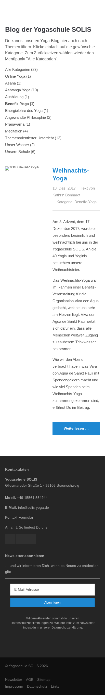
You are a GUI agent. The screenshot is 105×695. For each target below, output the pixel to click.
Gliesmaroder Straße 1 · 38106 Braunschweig (42, 485)
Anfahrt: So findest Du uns (26, 527)
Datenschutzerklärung (66, 627)
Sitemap (43, 679)
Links (55, 686)
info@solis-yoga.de (33, 507)
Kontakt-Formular (19, 517)
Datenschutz (37, 686)
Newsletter (13, 679)
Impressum (14, 686)
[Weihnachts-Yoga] (26, 168)
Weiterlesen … (70, 426)
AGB (29, 679)
